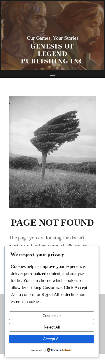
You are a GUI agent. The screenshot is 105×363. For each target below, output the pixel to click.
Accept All (51, 339)
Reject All (52, 327)
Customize (52, 316)
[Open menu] (52, 74)
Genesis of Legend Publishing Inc (52, 53)
